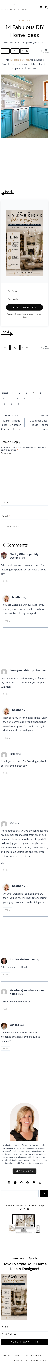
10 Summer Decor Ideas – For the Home (38, 422)
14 (17, 404)
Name (6, 502)
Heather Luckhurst (14, 42)
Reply (5, 581)
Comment (7, 453)
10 (31, 398)
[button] (24, 244)
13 (10, 404)
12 (3, 404)
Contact (7, 1356)
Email (6, 516)
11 (38, 398)
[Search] (44, 1193)
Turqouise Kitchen (20, 59)
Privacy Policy (32, 1356)
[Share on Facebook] (5, 51)
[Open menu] (40, 7)
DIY (29, 21)
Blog (18, 1356)
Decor (22, 21)
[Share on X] (14, 51)
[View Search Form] (46, 7)
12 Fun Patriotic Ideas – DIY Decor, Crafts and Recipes (11, 422)
